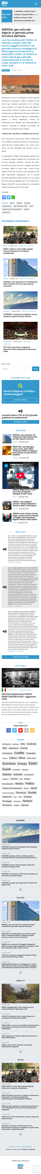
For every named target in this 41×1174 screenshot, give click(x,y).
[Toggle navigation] (36, 4)
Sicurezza (21, 792)
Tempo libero (17, 801)
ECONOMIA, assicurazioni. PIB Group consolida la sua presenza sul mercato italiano (20, 874)
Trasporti (16, 805)
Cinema (23, 748)
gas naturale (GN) (20, 206)
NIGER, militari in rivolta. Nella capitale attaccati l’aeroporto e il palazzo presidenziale (18, 251)
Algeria (19, 203)
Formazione (16, 769)
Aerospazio (7, 744)
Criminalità (30, 753)
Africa (12, 203)
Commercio (7, 753)
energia (27, 203)
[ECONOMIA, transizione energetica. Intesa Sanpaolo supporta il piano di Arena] (20, 300)
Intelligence (6, 779)
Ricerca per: (6, 364)
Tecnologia (7, 801)
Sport (15, 797)
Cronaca (5, 758)
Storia (20, 797)
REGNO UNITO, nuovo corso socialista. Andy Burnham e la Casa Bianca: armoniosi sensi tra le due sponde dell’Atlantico (20, 1027)
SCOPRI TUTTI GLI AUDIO (20, 657)
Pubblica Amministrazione (12, 788)
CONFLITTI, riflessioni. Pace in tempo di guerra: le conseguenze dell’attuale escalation (18, 1017)
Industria (17, 774)
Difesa (22, 758)
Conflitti (19, 753)
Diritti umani (31, 758)
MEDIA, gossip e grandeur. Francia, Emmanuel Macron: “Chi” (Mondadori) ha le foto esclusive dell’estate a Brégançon (20, 1107)
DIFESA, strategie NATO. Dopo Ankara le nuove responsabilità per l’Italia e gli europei (18, 1008)
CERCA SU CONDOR (20, 400)
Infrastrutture (29, 775)
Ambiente (31, 744)
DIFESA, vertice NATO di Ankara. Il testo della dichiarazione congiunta (17, 1045)
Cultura (13, 758)
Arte (5, 748)
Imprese (7, 774)
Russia (26, 209)
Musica (19, 783)
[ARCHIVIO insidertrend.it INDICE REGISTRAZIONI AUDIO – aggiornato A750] (20, 678)
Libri (21, 779)
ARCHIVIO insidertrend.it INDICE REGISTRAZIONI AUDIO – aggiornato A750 (19, 696)
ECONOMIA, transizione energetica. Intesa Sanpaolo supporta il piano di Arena (20, 315)
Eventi (7, 769)
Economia (9, 763)
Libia (31, 206)
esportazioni (7, 206)
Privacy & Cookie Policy (17, 1147)
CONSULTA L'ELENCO (20, 422)
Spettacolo (7, 797)
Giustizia (25, 770)
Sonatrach (6, 212)
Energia (5, 70)
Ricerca (26, 788)
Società (32, 792)
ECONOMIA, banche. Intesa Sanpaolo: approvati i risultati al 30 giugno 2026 (18, 865)
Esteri (33, 763)
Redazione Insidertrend (26, 245)
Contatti (29, 1147)
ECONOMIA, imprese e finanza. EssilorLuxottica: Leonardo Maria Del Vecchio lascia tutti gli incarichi (19, 856)
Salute (34, 788)
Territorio (27, 801)
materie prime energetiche (12, 209)
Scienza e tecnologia (8, 793)
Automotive (13, 748)
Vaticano (24, 805)
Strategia (27, 797)
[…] (31, 714)
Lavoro (14, 779)
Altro (23, 744)
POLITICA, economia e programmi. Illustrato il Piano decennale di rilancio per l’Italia (19, 349)
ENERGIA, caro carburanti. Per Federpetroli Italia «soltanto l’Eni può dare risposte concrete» (20, 284)
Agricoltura (16, 744)
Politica (29, 783)
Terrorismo (7, 805)
